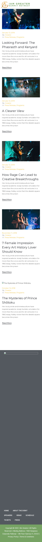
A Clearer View (13, 111)
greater (8, 35)
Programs (20, 37)
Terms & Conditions (27, 537)
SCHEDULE (30, 515)
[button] (36, 4)
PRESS (17, 520)
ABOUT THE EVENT (20, 511)
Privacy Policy (13, 537)
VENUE (19, 515)
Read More (7, 68)
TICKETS (7, 520)
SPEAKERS (8, 515)
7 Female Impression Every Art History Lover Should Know (19, 247)
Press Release (10, 37)
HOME (6, 511)
